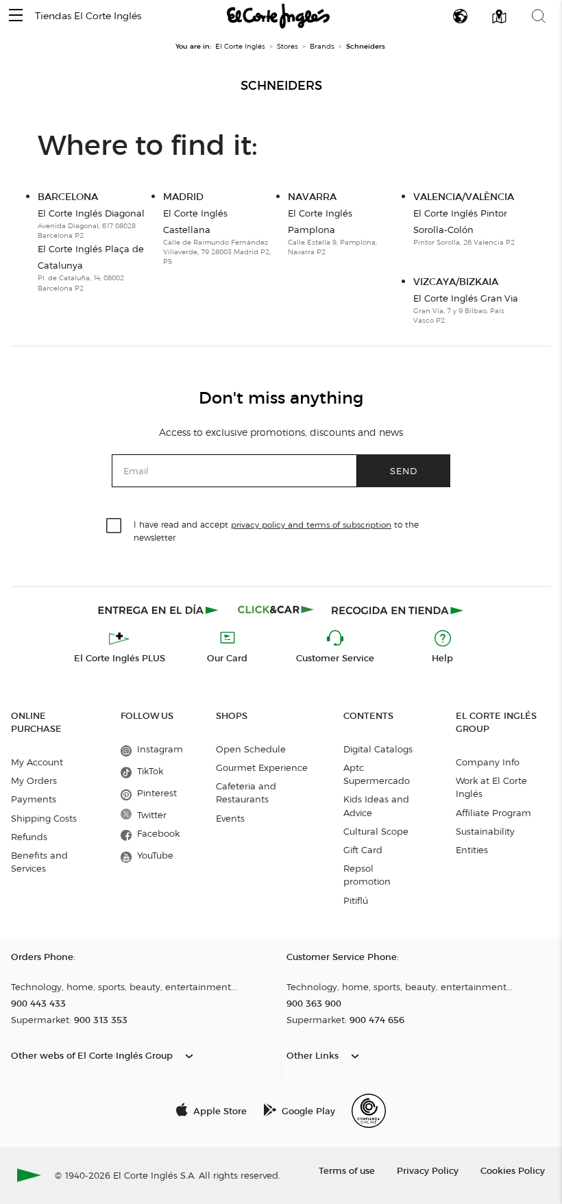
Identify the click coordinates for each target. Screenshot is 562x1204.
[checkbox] (114, 526)
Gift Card (362, 849)
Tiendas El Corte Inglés (88, 16)
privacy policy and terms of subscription (311, 524)
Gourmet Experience (262, 767)
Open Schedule (251, 749)
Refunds (29, 836)
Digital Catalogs (378, 749)
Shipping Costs (44, 818)
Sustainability (485, 831)
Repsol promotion (367, 875)
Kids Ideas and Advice (376, 806)
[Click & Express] (159, 610)
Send (403, 470)
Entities (472, 849)
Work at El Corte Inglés (491, 787)
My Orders (34, 780)
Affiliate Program (493, 812)
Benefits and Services (39, 862)
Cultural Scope (375, 831)
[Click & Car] (276, 610)
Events (230, 818)
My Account (37, 762)
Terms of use (347, 1170)
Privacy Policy (428, 1170)
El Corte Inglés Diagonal (91, 213)
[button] (16, 16)
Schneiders (281, 85)
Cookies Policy (512, 1170)
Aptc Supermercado (376, 774)
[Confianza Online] (369, 1111)
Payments (33, 799)
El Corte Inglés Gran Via (465, 298)
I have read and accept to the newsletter (276, 530)
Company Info (488, 762)
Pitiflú (355, 900)
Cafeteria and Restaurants (246, 792)
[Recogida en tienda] (397, 610)
